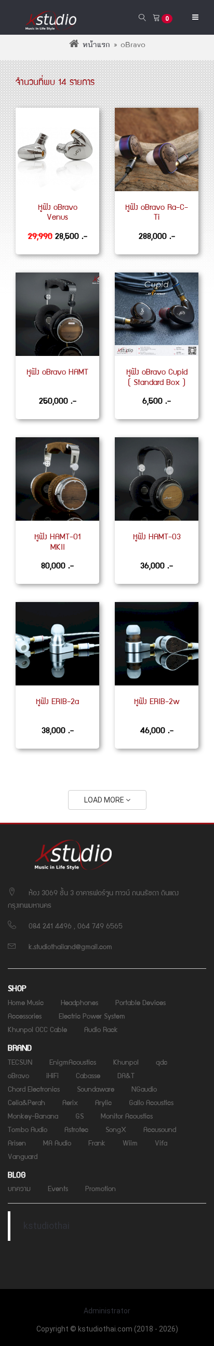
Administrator (107, 1311)
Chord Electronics (34, 1088)
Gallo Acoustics (151, 1102)
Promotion (100, 1188)
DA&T (126, 1075)
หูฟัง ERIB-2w (157, 701)
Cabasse (88, 1075)
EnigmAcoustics (72, 1061)
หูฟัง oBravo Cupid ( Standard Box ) (157, 376)
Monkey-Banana (33, 1115)
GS (79, 1115)
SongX (115, 1129)
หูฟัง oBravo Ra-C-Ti (156, 212)
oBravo (18, 1075)
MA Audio (57, 1142)
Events (58, 1188)
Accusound (159, 1129)
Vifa (161, 1142)
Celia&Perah (26, 1102)
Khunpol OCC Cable (37, 1029)
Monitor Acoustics (127, 1115)
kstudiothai (46, 1226)
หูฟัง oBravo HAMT (57, 371)
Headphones (79, 1002)
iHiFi (52, 1075)
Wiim (130, 1142)
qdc (161, 1061)
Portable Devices (140, 1002)
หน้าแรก (96, 45)
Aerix (70, 1102)
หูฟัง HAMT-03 (157, 536)
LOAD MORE (105, 800)
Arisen (17, 1142)
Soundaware (95, 1088)
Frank (96, 1142)
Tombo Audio (27, 1129)
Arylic (103, 1102)
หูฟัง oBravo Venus (57, 212)
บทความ (19, 1188)
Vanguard (22, 1156)
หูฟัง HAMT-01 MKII (57, 541)
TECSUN (20, 1061)
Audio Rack (101, 1029)
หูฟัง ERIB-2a (57, 701)
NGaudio (144, 1088)
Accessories (25, 1015)
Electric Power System (92, 1015)
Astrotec (76, 1129)
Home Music (26, 1002)
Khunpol (126, 1061)
